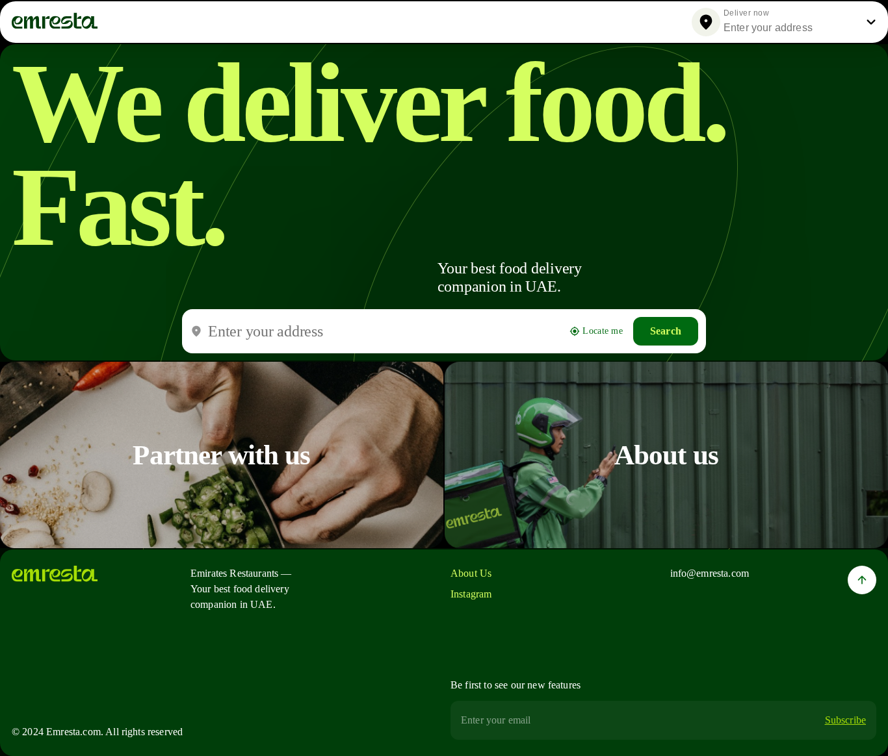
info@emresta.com (710, 573)
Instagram (471, 593)
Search (665, 330)
